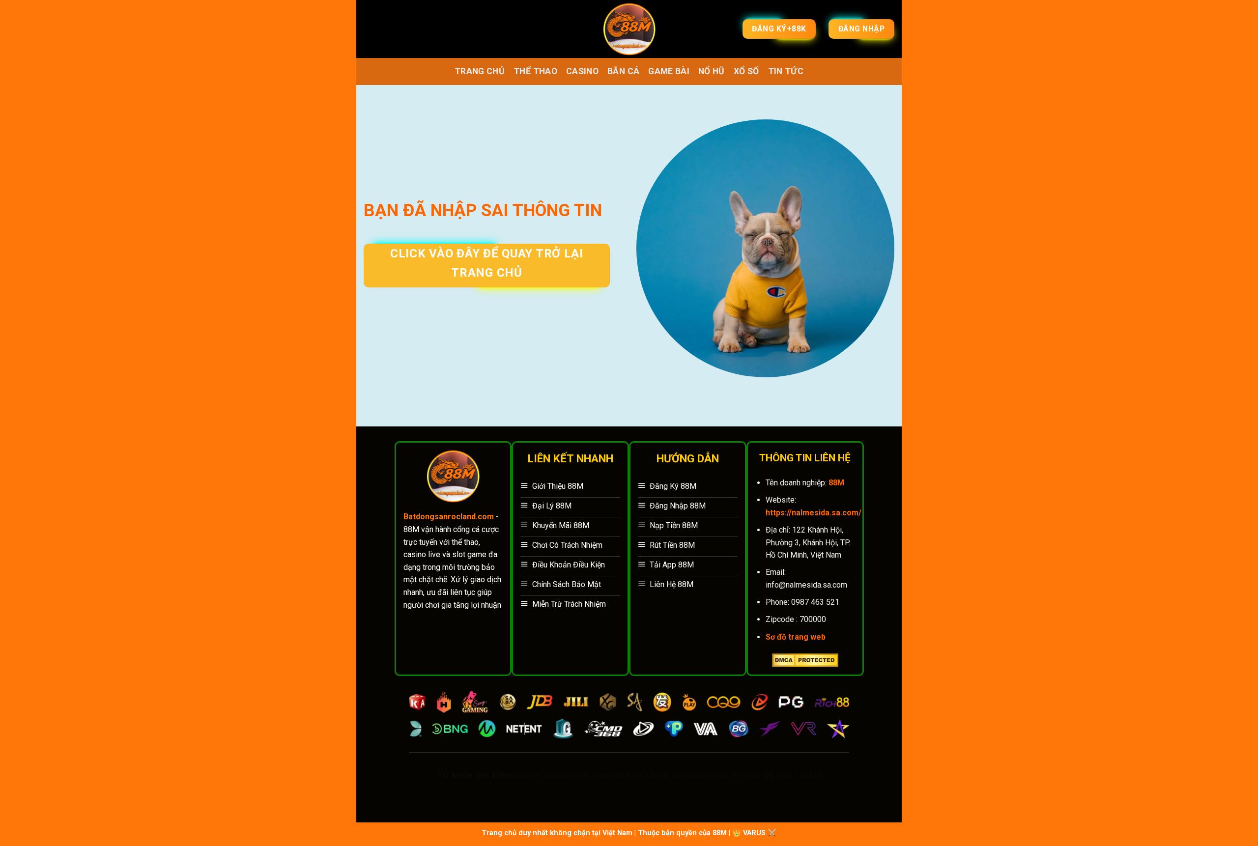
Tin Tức (785, 71)
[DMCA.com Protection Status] (805, 659)
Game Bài (668, 71)
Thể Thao (535, 71)
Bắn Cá (623, 71)
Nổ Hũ (711, 71)
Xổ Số (746, 71)
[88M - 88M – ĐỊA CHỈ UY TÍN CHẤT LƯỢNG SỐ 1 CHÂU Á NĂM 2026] (629, 29)
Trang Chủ (480, 71)
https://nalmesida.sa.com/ (813, 512)
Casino (582, 71)
